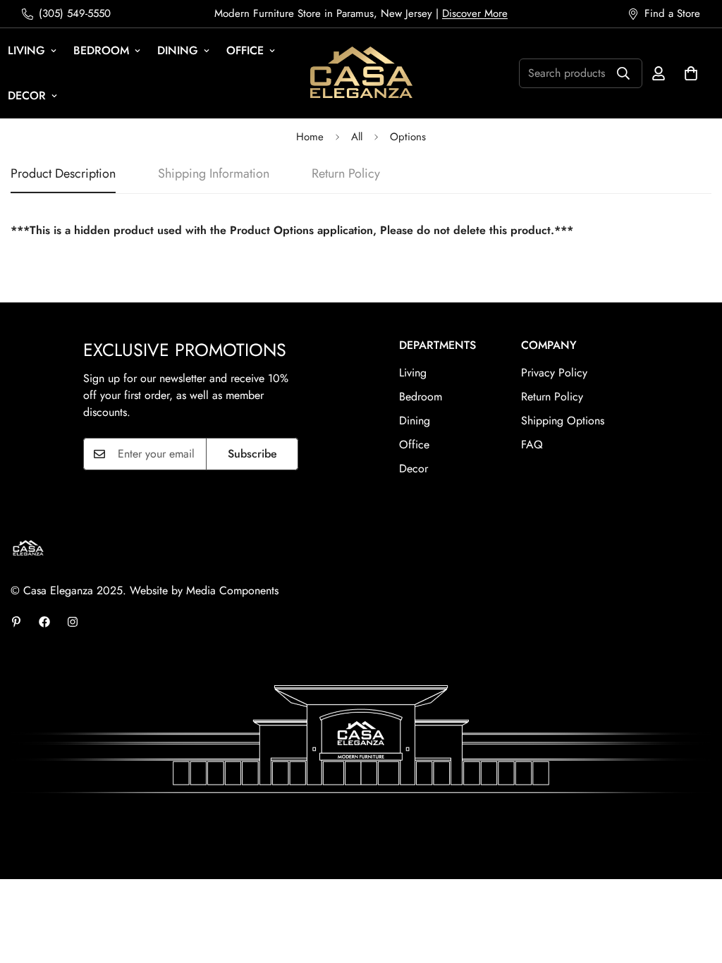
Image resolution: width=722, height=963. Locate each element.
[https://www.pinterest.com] (16, 621)
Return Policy (552, 396)
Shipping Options (562, 420)
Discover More (475, 13)
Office (245, 50)
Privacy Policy (554, 372)
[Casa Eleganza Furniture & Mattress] (361, 73)
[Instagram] (72, 621)
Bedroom (101, 50)
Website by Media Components (204, 590)
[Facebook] (44, 621)
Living (413, 372)
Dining (177, 50)
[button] (691, 73)
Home (310, 137)
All (356, 137)
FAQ (532, 444)
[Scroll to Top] (694, 886)
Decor (413, 468)
